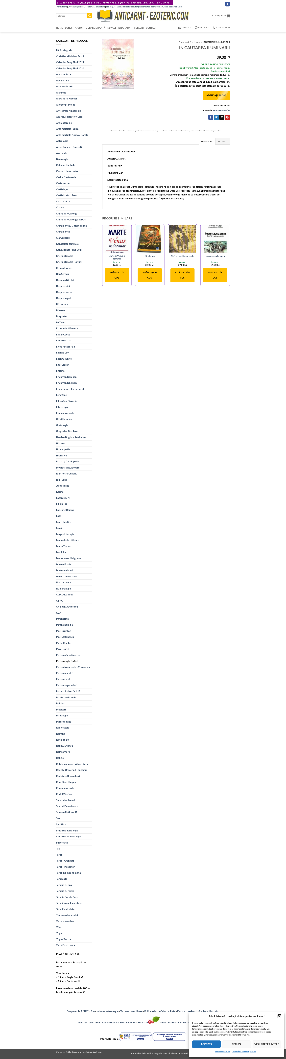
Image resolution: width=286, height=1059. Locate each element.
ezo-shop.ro (111, 7)
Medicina (61, 552)
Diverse (60, 310)
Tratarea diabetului (67, 915)
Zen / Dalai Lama (65, 945)
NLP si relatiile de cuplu (182, 256)
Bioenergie (62, 159)
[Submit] (89, 15)
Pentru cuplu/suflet (67, 660)
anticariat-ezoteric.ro (125, 7)
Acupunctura (63, 74)
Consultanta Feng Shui (69, 249)
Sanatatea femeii (65, 800)
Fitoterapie (62, 406)
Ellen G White (64, 358)
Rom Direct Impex (66, 781)
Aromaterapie (64, 122)
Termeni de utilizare (131, 1011)
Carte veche (63, 183)
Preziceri (61, 709)
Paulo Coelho (63, 642)
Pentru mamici (64, 673)
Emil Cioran (62, 364)
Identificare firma (171, 1022)
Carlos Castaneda (66, 177)
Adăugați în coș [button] (117, 275)
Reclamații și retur (209, 1011)
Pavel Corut (62, 648)
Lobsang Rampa (65, 509)
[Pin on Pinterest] (227, 117)
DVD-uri (61, 322)
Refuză (237, 1044)
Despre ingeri (63, 298)
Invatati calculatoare (67, 467)
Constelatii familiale (67, 243)
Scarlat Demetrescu (67, 806)
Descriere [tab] (206, 141)
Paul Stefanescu (65, 636)
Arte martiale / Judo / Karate (72, 134)
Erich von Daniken (66, 376)
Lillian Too (62, 503)
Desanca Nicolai (65, 280)
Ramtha (60, 733)
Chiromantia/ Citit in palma (71, 225)
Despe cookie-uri (222, 1051)
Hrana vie (61, 455)
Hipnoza (60, 443)
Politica (60, 703)
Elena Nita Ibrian (65, 346)
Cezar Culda (63, 201)
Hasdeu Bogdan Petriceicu (71, 437)
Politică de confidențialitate (244, 1051)
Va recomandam (65, 921)
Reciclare (143, 1022)
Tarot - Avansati (65, 860)
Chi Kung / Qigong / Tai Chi (71, 219)
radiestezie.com (175, 7)
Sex (58, 818)
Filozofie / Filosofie (66, 401)
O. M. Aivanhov (64, 594)
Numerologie (63, 588)
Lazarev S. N (63, 497)
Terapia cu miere (65, 890)
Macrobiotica (63, 521)
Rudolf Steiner (64, 794)
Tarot (59, 854)
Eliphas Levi (62, 352)
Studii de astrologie (67, 830)
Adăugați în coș (216, 95)
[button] (279, 1016)
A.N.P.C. (85, 1011)
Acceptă (206, 1044)
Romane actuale (65, 788)
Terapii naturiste (65, 909)
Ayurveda (61, 152)
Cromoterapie (64, 267)
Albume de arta (64, 86)
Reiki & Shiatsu (64, 745)
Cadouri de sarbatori (67, 171)
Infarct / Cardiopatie (67, 461)
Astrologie (62, 140)
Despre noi (73, 1011)
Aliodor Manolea (65, 104)
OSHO (59, 600)
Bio (93, 1011)
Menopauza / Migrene (68, 558)
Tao (58, 848)
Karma (60, 491)
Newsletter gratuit (119, 27)
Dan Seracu (62, 273)
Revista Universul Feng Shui (71, 769)
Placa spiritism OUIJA (68, 691)
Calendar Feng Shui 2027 (70, 62)
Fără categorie (64, 50)
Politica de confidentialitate (159, 1011)
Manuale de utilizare (67, 540)
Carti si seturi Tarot (67, 195)
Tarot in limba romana (68, 872)
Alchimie (61, 92)
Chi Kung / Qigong (66, 213)
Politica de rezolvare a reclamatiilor (116, 1022)
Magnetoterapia (65, 534)
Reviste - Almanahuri (68, 776)
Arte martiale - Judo (67, 128)
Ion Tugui (61, 479)
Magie (59, 527)
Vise (58, 927)
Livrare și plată (95, 27)
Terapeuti (61, 878)
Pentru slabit (63, 679)
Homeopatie (63, 449)
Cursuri (139, 27)
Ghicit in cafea (64, 419)
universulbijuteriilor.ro (77, 7)
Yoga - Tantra (63, 939)
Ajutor (79, 27)
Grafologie (62, 425)
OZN (58, 612)
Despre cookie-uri (187, 1011)
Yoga (59, 933)
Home (59, 27)
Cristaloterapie (64, 255)
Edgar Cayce (63, 334)
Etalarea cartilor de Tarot (70, 388)
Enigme (60, 370)
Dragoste (61, 316)
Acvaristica (62, 80)
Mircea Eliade (63, 564)
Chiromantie (63, 231)
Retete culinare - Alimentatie (72, 763)
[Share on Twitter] (216, 117)
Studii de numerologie (68, 836)
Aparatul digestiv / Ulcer (69, 116)
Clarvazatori (63, 237)
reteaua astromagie (107, 1011)
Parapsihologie (64, 624)
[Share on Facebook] (210, 117)
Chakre (60, 207)
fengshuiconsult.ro (142, 7)
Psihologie (62, 715)
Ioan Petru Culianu (66, 473)
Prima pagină (184, 42)
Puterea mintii (64, 721)
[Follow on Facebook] (227, 4)
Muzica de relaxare (66, 576)
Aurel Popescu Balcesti (69, 146)
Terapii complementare (69, 902)
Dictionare (62, 304)
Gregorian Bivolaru (67, 431)
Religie (60, 757)
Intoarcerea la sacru (215, 256)
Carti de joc (62, 189)
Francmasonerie (65, 413)
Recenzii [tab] (222, 141)
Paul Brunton (63, 630)
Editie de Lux (63, 340)
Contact (151, 27)
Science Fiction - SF (66, 812)
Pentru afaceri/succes (68, 655)
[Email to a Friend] (221, 117)
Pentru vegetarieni (66, 685)
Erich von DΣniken (66, 382)
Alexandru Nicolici (66, 98)
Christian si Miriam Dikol (70, 56)
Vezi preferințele (266, 1044)
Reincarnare (63, 751)
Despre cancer (64, 292)
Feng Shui (61, 394)
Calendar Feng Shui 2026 (70, 68)
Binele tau (150, 256)
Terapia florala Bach (67, 896)
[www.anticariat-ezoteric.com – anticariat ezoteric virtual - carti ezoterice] (143, 16)
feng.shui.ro (62, 7)
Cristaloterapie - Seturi (69, 261)
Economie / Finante (67, 328)
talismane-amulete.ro (96, 7)
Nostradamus (64, 582)
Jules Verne (62, 485)
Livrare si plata (86, 1022)
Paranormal (62, 618)
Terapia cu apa (64, 884)
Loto (58, 515)
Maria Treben (63, 546)
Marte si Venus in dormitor (117, 257)
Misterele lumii (64, 570)
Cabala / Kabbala (65, 165)
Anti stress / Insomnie (68, 110)
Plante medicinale (66, 697)
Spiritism (61, 824)
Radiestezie (62, 727)
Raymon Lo (62, 739)
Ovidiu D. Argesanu (67, 606)
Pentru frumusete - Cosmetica (73, 667)
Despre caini (63, 285)
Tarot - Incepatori (65, 866)
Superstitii (62, 842)
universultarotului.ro (159, 7)
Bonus (68, 27)
